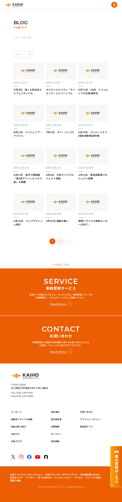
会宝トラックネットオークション (26, 474)
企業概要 (55, 426)
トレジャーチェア (62, 477)
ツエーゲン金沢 (93, 477)
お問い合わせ (86, 412)
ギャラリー (56, 434)
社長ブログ (16, 441)
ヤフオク (30, 477)
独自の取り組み (18, 426)
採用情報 (55, 441)
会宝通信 (55, 412)
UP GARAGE (44, 477)
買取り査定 (15, 480)
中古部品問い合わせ (90, 474)
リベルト (78, 477)
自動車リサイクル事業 (21, 419)
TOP (16, 37)
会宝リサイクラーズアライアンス (61, 474)
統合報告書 (56, 419)
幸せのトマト (16, 477)
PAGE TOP (62, 264)
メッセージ (16, 412)
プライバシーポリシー (90, 419)
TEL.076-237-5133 (22, 393)
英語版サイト (86, 426)
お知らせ (15, 434)
